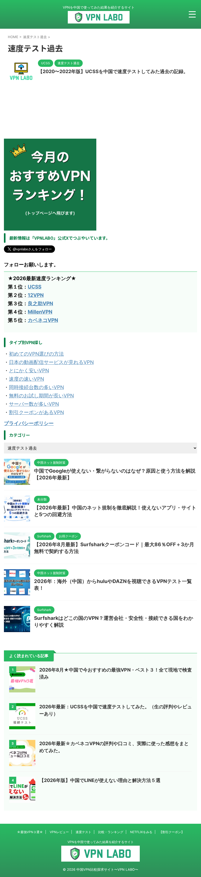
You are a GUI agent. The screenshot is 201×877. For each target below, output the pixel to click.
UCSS (34, 287)
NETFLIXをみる (141, 832)
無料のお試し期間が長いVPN (41, 396)
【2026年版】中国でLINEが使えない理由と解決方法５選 (99, 780)
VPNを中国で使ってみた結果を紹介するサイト (101, 842)
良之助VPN (40, 304)
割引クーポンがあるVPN (36, 412)
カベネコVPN (43, 320)
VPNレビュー (59, 832)
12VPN (36, 295)
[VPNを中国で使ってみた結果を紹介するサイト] (99, 19)
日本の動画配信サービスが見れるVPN (51, 362)
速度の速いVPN (26, 379)
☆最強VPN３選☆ (30, 832)
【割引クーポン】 (171, 832)
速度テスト (83, 832)
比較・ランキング (110, 832)
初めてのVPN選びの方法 (36, 354)
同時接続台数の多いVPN (36, 387)
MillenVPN (40, 312)
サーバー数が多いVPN (34, 404)
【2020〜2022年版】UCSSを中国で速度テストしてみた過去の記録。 (113, 71)
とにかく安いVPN (29, 371)
